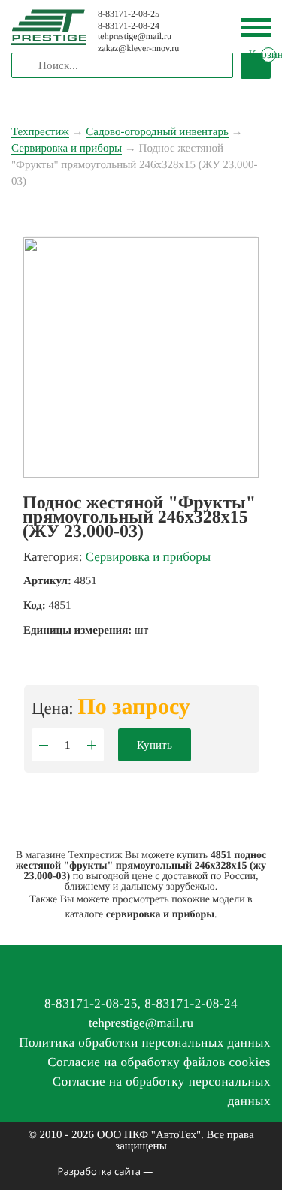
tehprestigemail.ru (134, 36)
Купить (154, 745)
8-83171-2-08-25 (128, 13)
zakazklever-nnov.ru (138, 48)
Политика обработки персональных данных (145, 1042)
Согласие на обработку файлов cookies (159, 1062)
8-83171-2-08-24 (128, 25)
